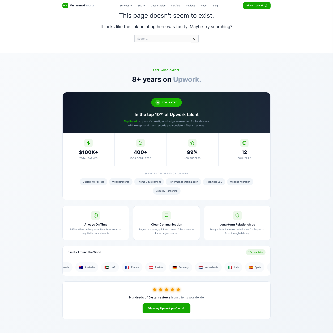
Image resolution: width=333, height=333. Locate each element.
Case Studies (158, 5)
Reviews (190, 5)
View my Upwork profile (164, 308)
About (204, 5)
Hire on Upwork (254, 5)
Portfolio (175, 5)
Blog (215, 5)
